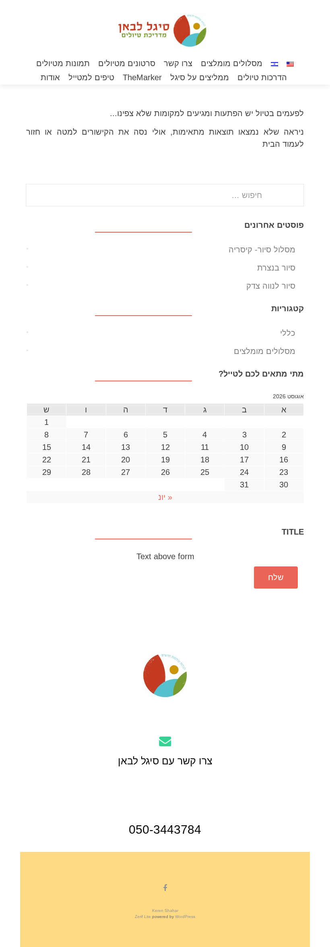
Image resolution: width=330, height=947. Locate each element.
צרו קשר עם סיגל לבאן (165, 760)
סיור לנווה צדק (270, 285)
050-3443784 (165, 829)
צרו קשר (178, 63)
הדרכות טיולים (262, 77)
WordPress (184, 916)
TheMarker (142, 77)
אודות (50, 77)
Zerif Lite (143, 916)
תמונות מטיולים (63, 63)
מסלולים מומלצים (231, 63)
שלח (276, 577)
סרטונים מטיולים (126, 63)
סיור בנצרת (276, 267)
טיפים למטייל (92, 77)
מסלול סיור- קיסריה (262, 249)
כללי (287, 333)
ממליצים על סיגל (200, 77)
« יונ (165, 497)
